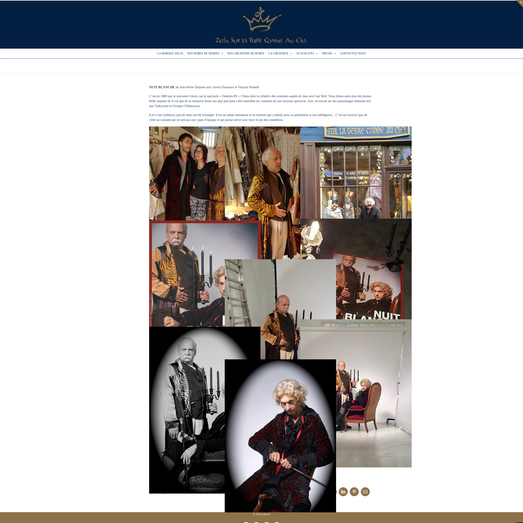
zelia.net (266, 514)
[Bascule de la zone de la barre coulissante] (519, 3)
